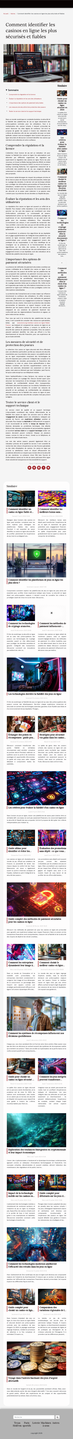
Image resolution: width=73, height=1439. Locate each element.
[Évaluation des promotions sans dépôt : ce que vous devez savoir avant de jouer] (52, 838)
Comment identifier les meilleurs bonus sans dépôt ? (50, 512)
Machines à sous (46, 1424)
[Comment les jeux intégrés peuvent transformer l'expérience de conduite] (52, 1066)
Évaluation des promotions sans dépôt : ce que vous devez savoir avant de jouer (52, 852)
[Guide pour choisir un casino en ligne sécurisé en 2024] (62, 93)
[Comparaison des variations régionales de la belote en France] (52, 1297)
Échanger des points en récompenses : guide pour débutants (21, 737)
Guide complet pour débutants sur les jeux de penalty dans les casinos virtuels (52, 1197)
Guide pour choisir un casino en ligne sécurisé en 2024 (62, 104)
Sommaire (13, 90)
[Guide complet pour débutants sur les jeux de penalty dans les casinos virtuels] (52, 1182)
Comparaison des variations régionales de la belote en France (52, 1310)
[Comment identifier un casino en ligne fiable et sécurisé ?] (21, 498)
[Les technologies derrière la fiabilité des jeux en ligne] (36, 674)
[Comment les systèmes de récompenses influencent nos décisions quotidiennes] (36, 1013)
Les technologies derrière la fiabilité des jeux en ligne (34, 694)
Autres (13, 13)
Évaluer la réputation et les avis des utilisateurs (25, 98)
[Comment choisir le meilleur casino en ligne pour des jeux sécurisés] (62, 171)
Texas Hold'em (17, 1424)
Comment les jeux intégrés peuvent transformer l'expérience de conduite (52, 1079)
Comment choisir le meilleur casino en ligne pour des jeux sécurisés (62, 183)
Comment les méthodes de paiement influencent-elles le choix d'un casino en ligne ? (62, 278)
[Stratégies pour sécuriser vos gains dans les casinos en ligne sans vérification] (52, 724)
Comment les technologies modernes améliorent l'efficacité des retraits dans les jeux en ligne (32, 1265)
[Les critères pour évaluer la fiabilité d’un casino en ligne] (62, 132)
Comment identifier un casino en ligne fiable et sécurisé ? (20, 512)
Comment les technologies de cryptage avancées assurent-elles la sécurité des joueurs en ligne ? (62, 229)
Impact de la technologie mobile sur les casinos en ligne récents (20, 1196)
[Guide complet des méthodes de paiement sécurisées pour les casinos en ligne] (36, 899)
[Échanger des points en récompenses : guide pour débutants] (21, 724)
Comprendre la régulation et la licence (22, 94)
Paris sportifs (27, 1424)
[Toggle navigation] (5, 4)
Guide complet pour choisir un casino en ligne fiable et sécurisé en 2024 (21, 1310)
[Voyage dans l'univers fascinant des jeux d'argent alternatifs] (36, 1358)
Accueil (5, 13)
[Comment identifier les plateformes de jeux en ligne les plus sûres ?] (36, 560)
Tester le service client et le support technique (25, 111)
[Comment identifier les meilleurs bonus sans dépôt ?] (52, 498)
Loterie (36, 1422)
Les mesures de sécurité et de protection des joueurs (27, 107)
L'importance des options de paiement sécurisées (26, 103)
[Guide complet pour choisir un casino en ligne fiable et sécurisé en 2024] (21, 1297)
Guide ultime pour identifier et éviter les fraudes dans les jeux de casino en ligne (20, 852)
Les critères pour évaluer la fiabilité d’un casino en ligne (62, 144)
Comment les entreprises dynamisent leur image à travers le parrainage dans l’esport (21, 966)
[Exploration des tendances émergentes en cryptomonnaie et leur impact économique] (36, 1130)
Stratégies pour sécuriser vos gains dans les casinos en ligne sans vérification (52, 737)
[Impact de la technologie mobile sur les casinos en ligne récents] (21, 1182)
